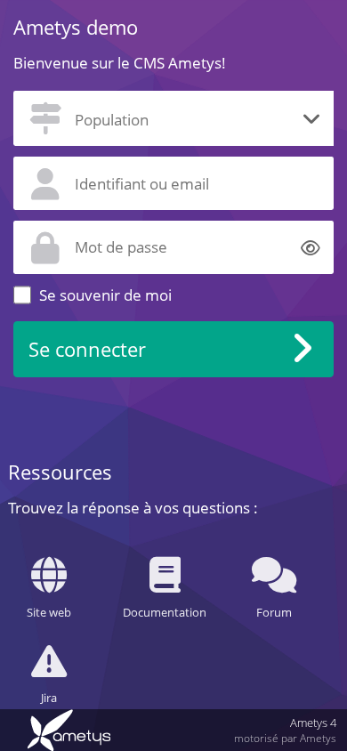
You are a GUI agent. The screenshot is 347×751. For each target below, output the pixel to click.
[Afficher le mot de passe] (310, 247)
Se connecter (87, 349)
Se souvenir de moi (105, 295)
